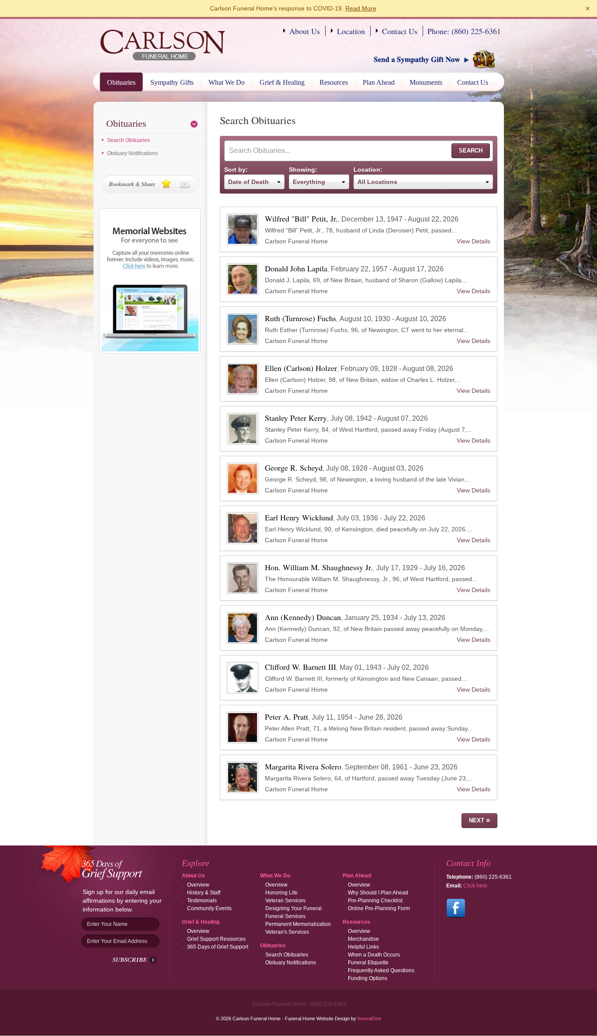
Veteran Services (285, 900)
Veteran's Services (287, 932)
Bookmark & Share (150, 184)
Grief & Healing (282, 82)
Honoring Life (281, 893)
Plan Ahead (379, 82)
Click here (475, 886)
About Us (304, 31)
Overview (198, 885)
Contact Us (399, 31)
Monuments (426, 82)
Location (351, 31)
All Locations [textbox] (377, 181)
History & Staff (203, 893)
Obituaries (121, 82)
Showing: (303, 169)
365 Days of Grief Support (217, 947)
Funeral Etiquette (368, 963)
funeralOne (369, 1018)
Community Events (209, 908)
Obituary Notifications (132, 153)
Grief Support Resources (216, 939)
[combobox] (254, 181)
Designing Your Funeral (293, 908)
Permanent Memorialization (298, 924)
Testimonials (202, 900)
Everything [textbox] (309, 181)
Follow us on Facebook (455, 908)
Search (470, 150)
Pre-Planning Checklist (375, 900)
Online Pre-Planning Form (379, 908)
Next (479, 820)
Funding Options (367, 978)
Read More (360, 8)
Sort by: (236, 169)
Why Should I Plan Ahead (378, 893)
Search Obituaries (128, 140)
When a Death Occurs (374, 955)
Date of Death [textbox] (248, 181)
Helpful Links (363, 947)
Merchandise (363, 939)
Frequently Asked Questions (381, 970)
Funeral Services (285, 916)
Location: (368, 169)
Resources (333, 82)
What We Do (226, 82)
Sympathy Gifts (172, 82)
